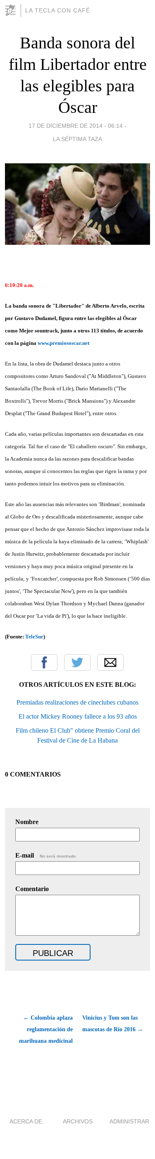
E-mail (46, 855)
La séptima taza (77, 139)
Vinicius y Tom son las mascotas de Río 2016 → (112, 1023)
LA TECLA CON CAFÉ (57, 10)
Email (110, 662)
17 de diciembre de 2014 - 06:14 (76, 125)
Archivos (78, 1121)
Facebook (44, 662)
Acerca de (26, 1121)
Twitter (77, 662)
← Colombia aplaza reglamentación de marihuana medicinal (46, 1029)
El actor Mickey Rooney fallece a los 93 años (78, 716)
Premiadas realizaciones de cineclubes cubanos (77, 702)
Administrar (129, 1121)
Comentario (32, 888)
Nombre (26, 821)
